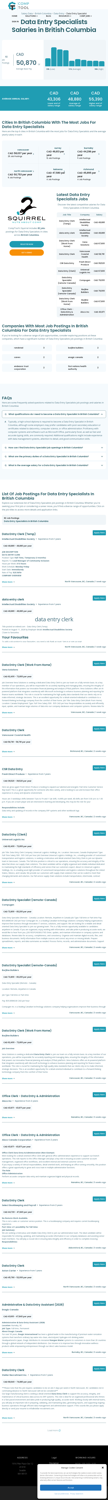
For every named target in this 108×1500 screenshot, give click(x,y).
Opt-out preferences (61, 1494)
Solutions (30, 16)
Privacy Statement (76, 1494)
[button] (102, 1467)
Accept (71, 1488)
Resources (64, 16)
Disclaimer (54, 1463)
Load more (52, 1430)
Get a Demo (26, 252)
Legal (54, 1457)
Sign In (15, 21)
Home (14, 16)
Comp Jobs (85, 16)
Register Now (26, 244)
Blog (48, 16)
